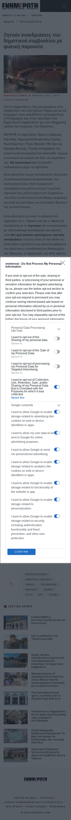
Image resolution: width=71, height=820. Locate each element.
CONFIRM (21, 551)
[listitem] (35, 329)
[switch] (57, 338)
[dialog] (35, 410)
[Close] (63, 264)
